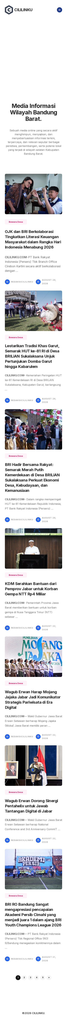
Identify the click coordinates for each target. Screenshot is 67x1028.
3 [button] (30, 977)
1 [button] (18, 977)
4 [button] (36, 977)
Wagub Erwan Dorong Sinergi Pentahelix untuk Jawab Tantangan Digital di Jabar (31, 805)
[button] (49, 977)
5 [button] (42, 977)
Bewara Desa (16, 222)
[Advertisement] (33, 54)
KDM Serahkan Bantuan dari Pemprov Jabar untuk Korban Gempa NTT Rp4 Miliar (31, 588)
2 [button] (24, 977)
